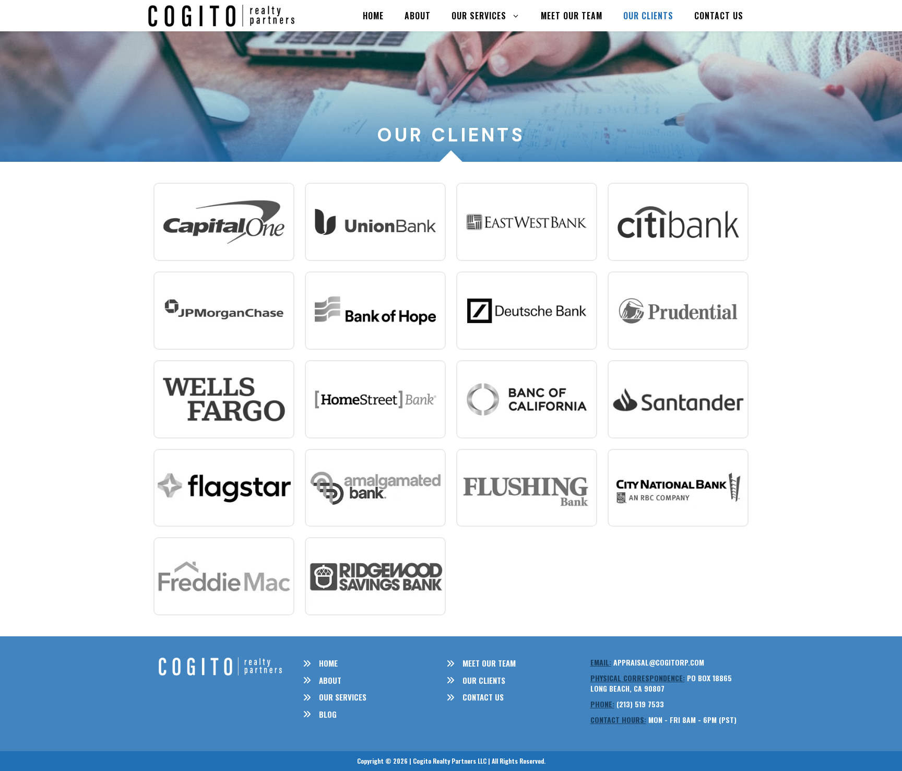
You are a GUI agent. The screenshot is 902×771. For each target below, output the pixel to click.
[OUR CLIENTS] (475, 680)
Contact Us (718, 15)
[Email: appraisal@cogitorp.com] (647, 662)
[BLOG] (320, 714)
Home (373, 15)
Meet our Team (571, 15)
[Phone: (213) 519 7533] (627, 704)
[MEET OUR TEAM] (481, 663)
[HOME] (320, 663)
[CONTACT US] (475, 697)
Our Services (479, 15)
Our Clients (648, 15)
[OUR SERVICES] (334, 697)
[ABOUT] (322, 680)
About (418, 15)
